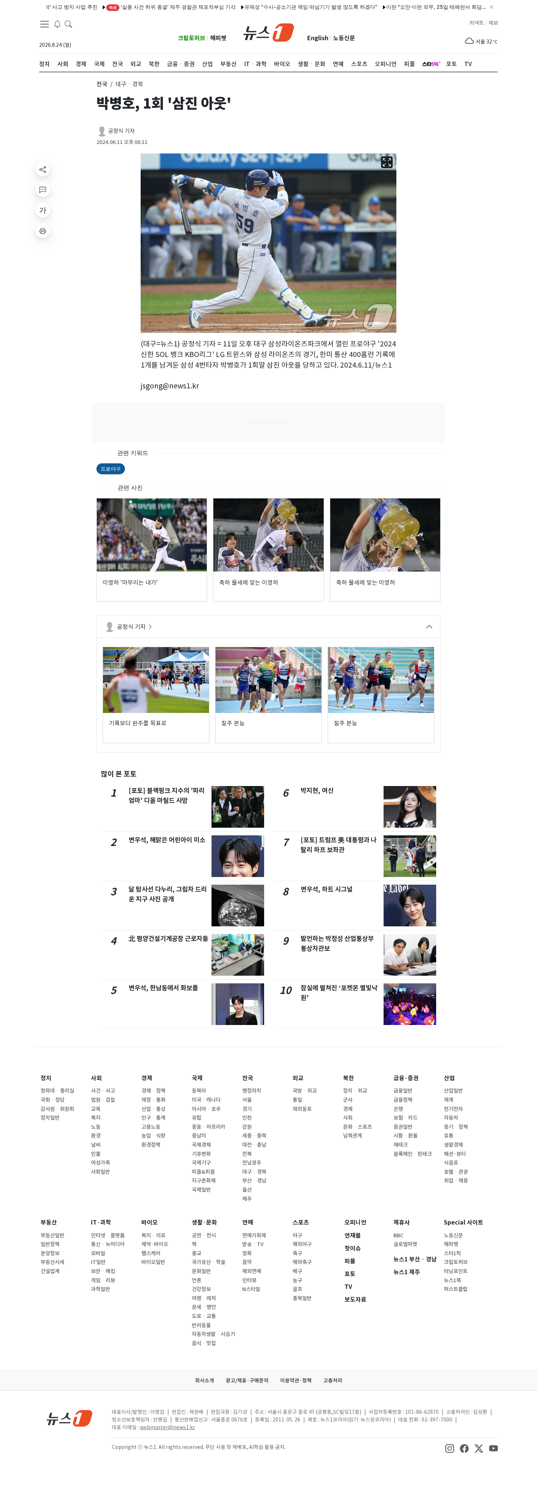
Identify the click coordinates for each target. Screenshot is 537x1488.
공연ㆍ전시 (204, 1235)
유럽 (196, 1118)
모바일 (98, 1253)
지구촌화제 (204, 1180)
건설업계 (50, 1271)
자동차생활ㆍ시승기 (213, 1334)
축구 (297, 1253)
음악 (247, 1262)
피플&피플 (203, 1172)
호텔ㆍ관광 (456, 1172)
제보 (493, 23)
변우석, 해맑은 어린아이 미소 (167, 840)
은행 (398, 1109)
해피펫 (218, 38)
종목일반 (302, 1298)
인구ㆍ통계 (153, 1118)
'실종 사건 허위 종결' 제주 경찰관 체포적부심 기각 (142, 7)
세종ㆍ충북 (254, 1135)
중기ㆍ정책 (456, 1127)
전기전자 (453, 1109)
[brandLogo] (269, 31)
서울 (247, 1100)
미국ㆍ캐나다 (206, 1100)
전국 (247, 1078)
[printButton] (42, 230)
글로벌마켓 (405, 1244)
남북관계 (352, 1135)
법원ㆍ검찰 (103, 1100)
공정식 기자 (121, 131)
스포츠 (301, 1222)
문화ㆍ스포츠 (357, 1127)
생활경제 (453, 1145)
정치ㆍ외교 (355, 1090)
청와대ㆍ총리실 (57, 1090)
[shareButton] (42, 169)
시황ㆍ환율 (405, 1135)
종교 (196, 1253)
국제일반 (201, 1190)
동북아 (199, 1090)
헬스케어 (150, 1253)
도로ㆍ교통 (204, 1316)
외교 (298, 1078)
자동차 (451, 1118)
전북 (247, 1154)
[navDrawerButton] (44, 24)
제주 (247, 1199)
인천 (247, 1118)
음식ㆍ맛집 (204, 1343)
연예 (247, 1222)
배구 (297, 1271)
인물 (95, 1154)
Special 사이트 (463, 1222)
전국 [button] (101, 84)
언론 (196, 1280)
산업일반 (453, 1090)
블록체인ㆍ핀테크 (412, 1154)
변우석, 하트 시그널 (327, 889)
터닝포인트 (456, 1271)
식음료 (451, 1162)
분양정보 (50, 1253)
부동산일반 (52, 1235)
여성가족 (100, 1162)
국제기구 (201, 1162)
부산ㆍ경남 (254, 1180)
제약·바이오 (154, 1244)
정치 (46, 1078)
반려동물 (201, 1325)
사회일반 (100, 1172)
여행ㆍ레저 (204, 1298)
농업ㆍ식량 (153, 1135)
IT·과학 (101, 1222)
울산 (247, 1190)
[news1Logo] (69, 1418)
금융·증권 (406, 1078)
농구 (297, 1280)
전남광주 (251, 1162)
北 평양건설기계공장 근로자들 (168, 938)
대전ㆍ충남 (254, 1145)
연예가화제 (254, 1235)
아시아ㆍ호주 (206, 1109)
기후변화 (201, 1154)
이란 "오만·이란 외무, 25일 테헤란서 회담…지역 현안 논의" (424, 7)
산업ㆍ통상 (153, 1109)
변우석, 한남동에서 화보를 (163, 988)
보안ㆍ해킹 (103, 1271)
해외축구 (302, 1262)
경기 (247, 1109)
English (317, 38)
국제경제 (201, 1145)
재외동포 (302, 1109)
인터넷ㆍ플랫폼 (108, 1235)
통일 (297, 1100)
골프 (297, 1289)
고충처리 (332, 1380)
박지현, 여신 (317, 790)
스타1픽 (452, 1253)
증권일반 (402, 1127)
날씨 (95, 1145)
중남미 (199, 1135)
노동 (95, 1127)
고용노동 (150, 1127)
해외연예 (251, 1271)
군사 (348, 1100)
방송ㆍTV (253, 1244)
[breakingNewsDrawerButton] (57, 23)
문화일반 (201, 1271)
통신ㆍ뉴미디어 (108, 1244)
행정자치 (251, 1090)
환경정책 (150, 1145)
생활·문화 (204, 1222)
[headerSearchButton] (68, 23)
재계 (448, 1100)
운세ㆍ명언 (204, 1307)
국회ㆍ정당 (53, 1100)
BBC (398, 1235)
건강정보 (201, 1289)
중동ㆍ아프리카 (208, 1127)
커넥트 (476, 23)
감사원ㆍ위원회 (57, 1109)
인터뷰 (249, 1280)
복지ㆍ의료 (153, 1235)
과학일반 (100, 1289)
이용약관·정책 (296, 1380)
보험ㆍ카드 (405, 1118)
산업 (449, 1078)
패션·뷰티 (455, 1154)
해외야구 (302, 1244)
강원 (247, 1127)
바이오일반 (153, 1262)
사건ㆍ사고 (103, 1090)
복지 (95, 1118)
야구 (297, 1235)
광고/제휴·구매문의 (247, 1380)
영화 (247, 1253)
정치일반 (50, 1118)
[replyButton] (42, 189)
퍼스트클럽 (456, 1289)
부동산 (49, 1222)
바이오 (149, 1222)
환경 (95, 1135)
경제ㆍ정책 (153, 1090)
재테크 (400, 1145)
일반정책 (50, 1244)
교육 (95, 1109)
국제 (197, 1078)
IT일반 (98, 1262)
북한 (348, 1078)
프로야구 (110, 469)
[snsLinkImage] (449, 1447)
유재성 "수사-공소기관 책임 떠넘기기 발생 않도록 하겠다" (280, 7)
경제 (146, 1078)
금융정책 (402, 1100)
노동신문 (344, 38)
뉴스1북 (452, 1280)
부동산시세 (52, 1262)
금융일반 (402, 1090)
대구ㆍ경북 (254, 1172)
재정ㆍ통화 (153, 1100)
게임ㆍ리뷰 (103, 1280)
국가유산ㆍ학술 (208, 1262)
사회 (96, 1078)
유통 (448, 1135)
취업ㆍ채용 (456, 1180)
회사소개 (204, 1380)
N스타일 (251, 1289)
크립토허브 (191, 38)
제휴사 (401, 1222)
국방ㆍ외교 (305, 1090)
